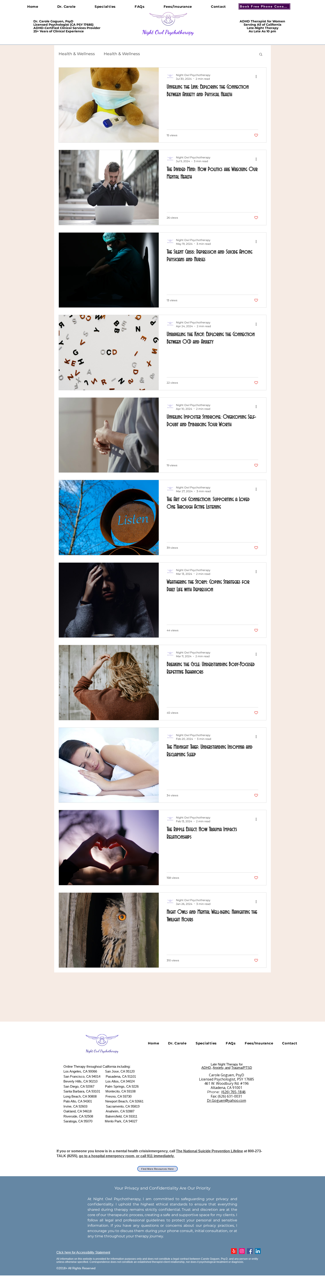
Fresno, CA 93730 (118, 1096)
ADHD (206, 1067)
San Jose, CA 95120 (120, 1071)
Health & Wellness (77, 53)
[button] (261, 54)
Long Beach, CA (75, 1096)
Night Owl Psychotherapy (168, 32)
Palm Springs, (114, 1086)
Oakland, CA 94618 (77, 1111)
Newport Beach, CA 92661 (124, 1101)
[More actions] (257, 76)
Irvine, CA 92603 (75, 1106)
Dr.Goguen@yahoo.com (226, 1100)
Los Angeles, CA (75, 1071)
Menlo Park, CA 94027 (121, 1121)
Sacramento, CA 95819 (123, 1106)
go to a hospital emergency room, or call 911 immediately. (126, 1156)
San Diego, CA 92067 (79, 1086)
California (109, 1066)
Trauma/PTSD (241, 1067)
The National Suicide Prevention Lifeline (209, 1151)
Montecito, (112, 1091)
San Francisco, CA (77, 1076)
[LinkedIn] (258, 1251)
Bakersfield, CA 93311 (121, 1116)
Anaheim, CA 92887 (120, 1111)
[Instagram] (242, 1251)
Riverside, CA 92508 (78, 1116)
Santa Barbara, (74, 1091)
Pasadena (113, 1076)
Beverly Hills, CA (75, 1081)
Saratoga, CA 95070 (77, 1121)
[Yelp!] (234, 1251)
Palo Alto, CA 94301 (77, 1101)
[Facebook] (250, 1251)
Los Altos (112, 1081)
